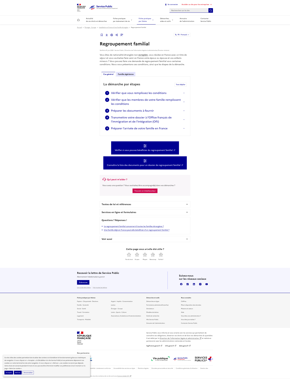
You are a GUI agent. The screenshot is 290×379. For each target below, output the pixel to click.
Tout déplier (180, 84)
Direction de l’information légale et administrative (179, 338)
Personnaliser (28, 373)
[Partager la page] (117, 35)
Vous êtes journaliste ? (188, 320)
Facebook (181, 284)
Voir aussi (107, 239)
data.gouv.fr (183, 346)
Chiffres (183, 301)
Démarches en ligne (152, 301)
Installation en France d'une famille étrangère (113, 27)
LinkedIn (194, 284)
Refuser (17, 373)
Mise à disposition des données (191, 305)
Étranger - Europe (90, 27)
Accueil (79, 27)
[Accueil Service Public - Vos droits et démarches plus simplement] (104, 9)
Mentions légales (143, 368)
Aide (182, 312)
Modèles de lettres (152, 312)
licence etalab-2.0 (123, 376)
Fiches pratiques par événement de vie (121, 19)
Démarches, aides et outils (165, 19)
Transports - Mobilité (84, 320)
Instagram (200, 284)
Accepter (9, 373)
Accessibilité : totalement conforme (99, 368)
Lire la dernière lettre (84, 288)
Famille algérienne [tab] (126, 74)
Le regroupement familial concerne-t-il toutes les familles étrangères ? (134, 226)
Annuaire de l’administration (187, 19)
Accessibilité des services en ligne (124, 368)
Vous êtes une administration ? (191, 316)
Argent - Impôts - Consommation (122, 301)
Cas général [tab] (108, 74)
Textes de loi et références (116, 204)
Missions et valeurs (187, 309)
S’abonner (83, 282)
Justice (113, 305)
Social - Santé (81, 309)
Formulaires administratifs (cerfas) (157, 305)
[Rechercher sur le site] (210, 10)
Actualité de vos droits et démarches (96, 19)
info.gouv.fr (169, 346)
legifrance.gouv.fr (153, 346)
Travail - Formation (83, 312)
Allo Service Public (152, 320)
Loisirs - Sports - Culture (118, 312)
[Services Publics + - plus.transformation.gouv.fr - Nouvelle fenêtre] (204, 359)
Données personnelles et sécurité (162, 368)
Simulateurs (150, 309)
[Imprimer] (112, 35)
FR (182, 34)
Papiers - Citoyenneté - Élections (87, 301)
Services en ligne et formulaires (119, 212)
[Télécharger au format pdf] (107, 35)
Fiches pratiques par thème (145, 19)
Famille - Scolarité (83, 305)
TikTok (187, 284)
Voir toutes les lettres (100, 288)
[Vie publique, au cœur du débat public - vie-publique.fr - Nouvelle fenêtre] (160, 359)
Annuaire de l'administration (155, 323)
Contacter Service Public (206, 19)
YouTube (206, 284)
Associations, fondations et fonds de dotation (126, 316)
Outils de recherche (152, 316)
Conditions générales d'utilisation (186, 368)
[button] (122, 35)
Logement (80, 316)
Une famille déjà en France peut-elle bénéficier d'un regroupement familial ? (136, 230)
